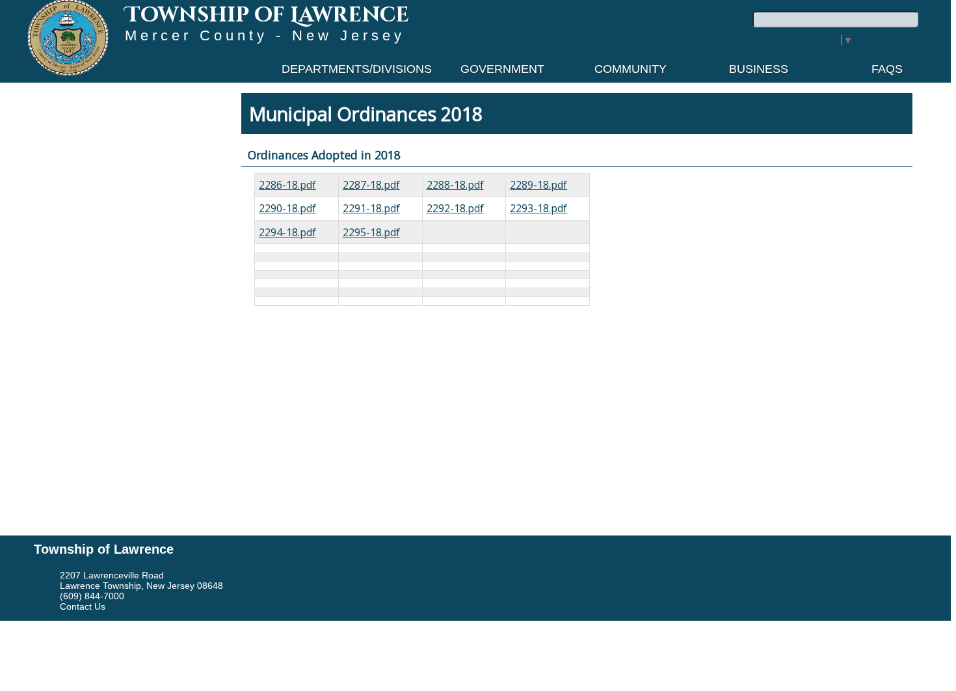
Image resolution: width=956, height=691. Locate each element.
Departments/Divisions (357, 68)
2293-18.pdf (538, 208)
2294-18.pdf (287, 232)
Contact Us (82, 606)
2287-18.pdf (371, 185)
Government (502, 68)
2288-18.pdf (455, 185)
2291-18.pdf (371, 208)
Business (758, 68)
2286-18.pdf (287, 185)
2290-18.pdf (287, 208)
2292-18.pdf (455, 208)
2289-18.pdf (538, 185)
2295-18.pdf (371, 232)
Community (630, 68)
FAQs (887, 68)
